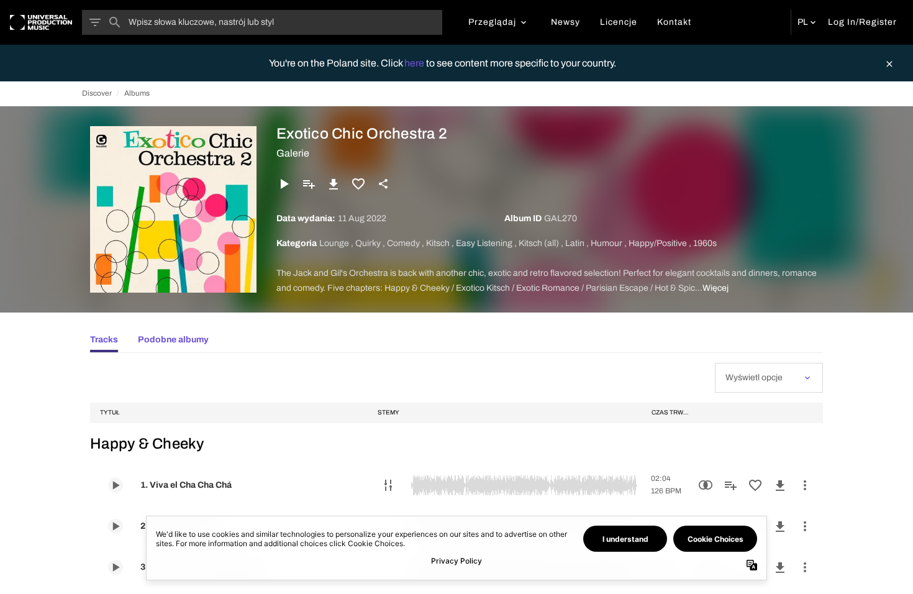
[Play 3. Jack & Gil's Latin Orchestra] (115, 567)
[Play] (283, 183)
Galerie (292, 153)
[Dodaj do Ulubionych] (358, 183)
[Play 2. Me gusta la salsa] (115, 526)
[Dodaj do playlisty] (308, 183)
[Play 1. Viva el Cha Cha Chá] (115, 485)
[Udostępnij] (383, 183)
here (415, 63)
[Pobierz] (333, 183)
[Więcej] (804, 485)
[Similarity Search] (705, 485)
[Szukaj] (114, 22)
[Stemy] (388, 485)
